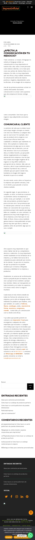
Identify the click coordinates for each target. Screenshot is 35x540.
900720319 (18, 351)
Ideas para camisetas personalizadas (13, 400)
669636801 (19, 354)
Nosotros (6, 525)
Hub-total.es (26, 522)
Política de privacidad (22, 537)
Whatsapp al (10, 354)
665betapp (4, 447)
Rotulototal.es (8, 520)
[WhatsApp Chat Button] (30, 535)
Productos (16, 525)
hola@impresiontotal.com (12, 358)
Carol (9, 42)
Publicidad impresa (7, 410)
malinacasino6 (5, 442)
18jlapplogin (5, 430)
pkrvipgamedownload (7, 424)
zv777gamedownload (7, 436)
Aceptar (9, 537)
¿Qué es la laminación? (8, 413)
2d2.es (17, 520)
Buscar (3, 382)
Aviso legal (26, 525)
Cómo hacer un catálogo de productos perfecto (16, 402)
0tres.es (24, 520)
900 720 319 (9, 1)
